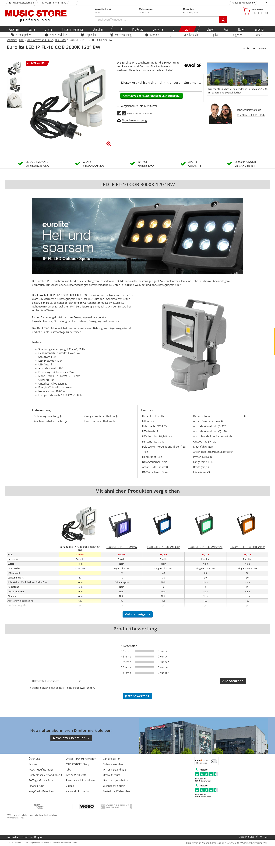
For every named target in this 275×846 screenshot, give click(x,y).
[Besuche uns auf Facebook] (257, 837)
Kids (225, 29)
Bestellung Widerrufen (116, 791)
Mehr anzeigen (136, 614)
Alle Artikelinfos (166, 70)
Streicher (98, 29)
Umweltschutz (111, 775)
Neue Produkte (58, 34)
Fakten (33, 764)
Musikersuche (191, 34)
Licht (187, 29)
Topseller (91, 34)
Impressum (218, 842)
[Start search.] (223, 19)
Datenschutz (232, 842)
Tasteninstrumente (72, 29)
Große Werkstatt (76, 775)
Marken (154, 34)
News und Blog (30, 837)
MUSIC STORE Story (77, 764)
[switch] (214, 761)
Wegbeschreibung (114, 786)
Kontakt (11, 837)
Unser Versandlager (115, 769)
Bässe (31, 29)
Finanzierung (36, 786)
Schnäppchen (23, 34)
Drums (48, 29)
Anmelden (247, 2)
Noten (241, 29)
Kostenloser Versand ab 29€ (46, 775)
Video (259, 34)
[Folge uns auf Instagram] (261, 837)
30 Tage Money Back (41, 780)
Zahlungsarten (111, 758)
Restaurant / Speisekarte (80, 780)
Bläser (210, 29)
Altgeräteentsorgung (134, 120)
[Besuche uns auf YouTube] (266, 837)
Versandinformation (78, 791)
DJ (174, 29)
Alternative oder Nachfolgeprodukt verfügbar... (151, 95)
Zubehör (259, 29)
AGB (266, 842)
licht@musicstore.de (23, 2)
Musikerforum (193, 842)
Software (158, 29)
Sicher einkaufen (113, 764)
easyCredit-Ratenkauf (41, 791)
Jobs (215, 34)
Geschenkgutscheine (115, 780)
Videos (70, 786)
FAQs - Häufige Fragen (42, 769)
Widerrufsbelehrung (251, 842)
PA (121, 29)
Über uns (34, 758)
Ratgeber (237, 34)
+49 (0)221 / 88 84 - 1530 (251, 115)
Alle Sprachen (233, 681)
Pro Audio (137, 29)
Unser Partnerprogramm (81, 758)
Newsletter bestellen (69, 738)
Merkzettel (150, 106)
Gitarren (14, 29)
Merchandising (123, 34)
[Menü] (217, 759)
